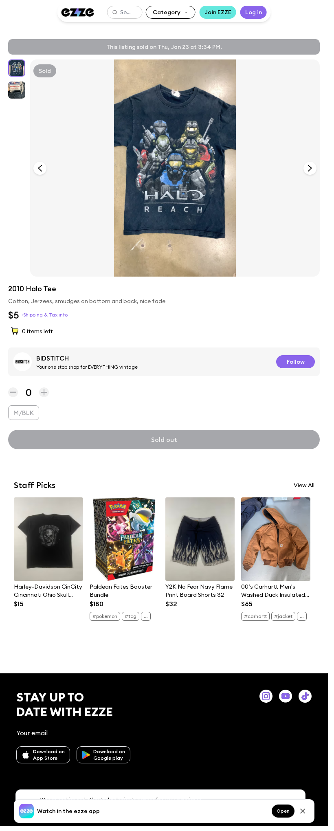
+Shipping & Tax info (44, 315)
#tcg (130, 616)
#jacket (283, 616)
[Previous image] (39, 168)
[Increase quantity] (44, 392)
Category (166, 12)
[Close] (302, 811)
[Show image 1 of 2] (16, 68)
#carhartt (255, 616)
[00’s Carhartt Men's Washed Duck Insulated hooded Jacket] (275, 539)
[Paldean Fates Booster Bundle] (124, 539)
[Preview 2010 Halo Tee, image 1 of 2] (175, 168)
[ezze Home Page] (77, 12)
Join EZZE (217, 12)
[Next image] (309, 168)
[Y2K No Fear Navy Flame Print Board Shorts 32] (200, 539)
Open (283, 811)
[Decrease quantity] (13, 392)
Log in (253, 12)
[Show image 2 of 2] (16, 90)
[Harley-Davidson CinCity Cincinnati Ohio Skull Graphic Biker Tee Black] (48, 539)
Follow (296, 361)
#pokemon (104, 616)
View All (304, 485)
